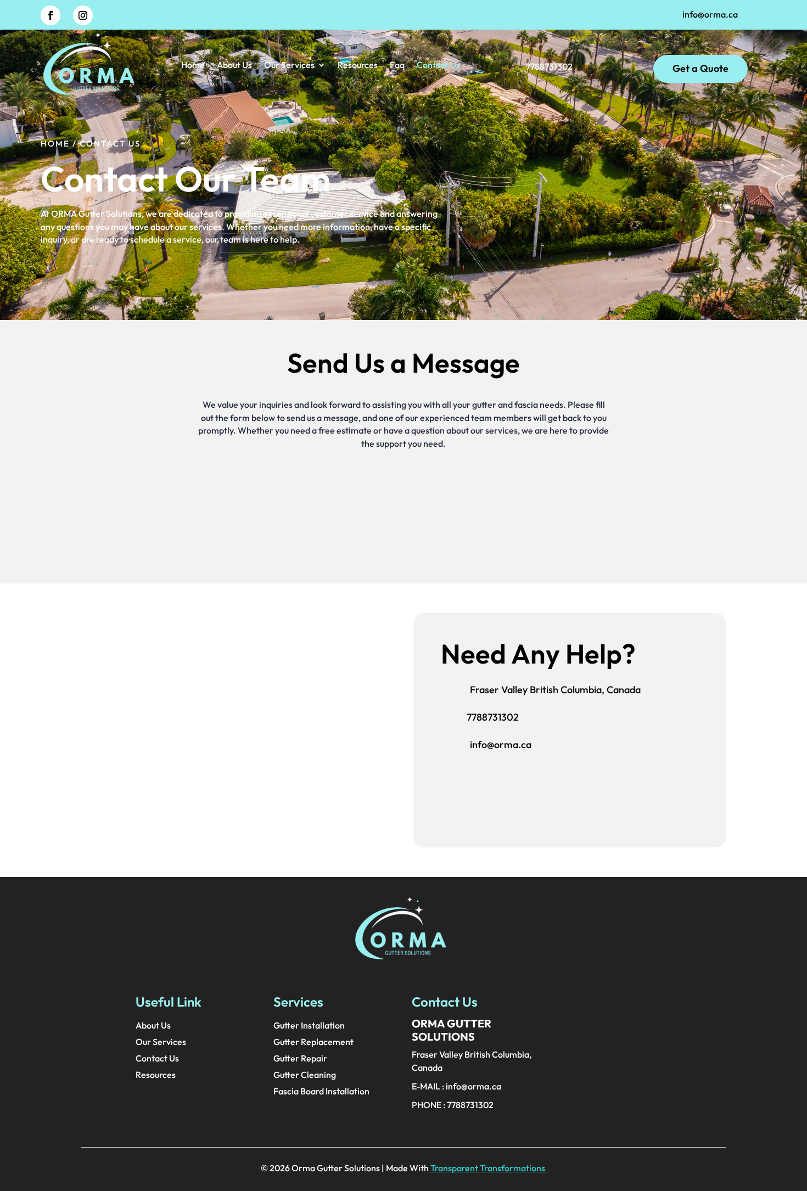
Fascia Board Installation (321, 1092)
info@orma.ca (710, 14)
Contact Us (438, 64)
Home (193, 64)
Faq (397, 64)
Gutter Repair (300, 1059)
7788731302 (493, 717)
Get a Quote (700, 68)
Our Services (289, 64)
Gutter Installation (309, 1026)
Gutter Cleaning (304, 1075)
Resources (358, 64)
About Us (234, 64)
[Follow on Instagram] (83, 15)
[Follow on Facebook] (50, 15)
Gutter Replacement (313, 1042)
